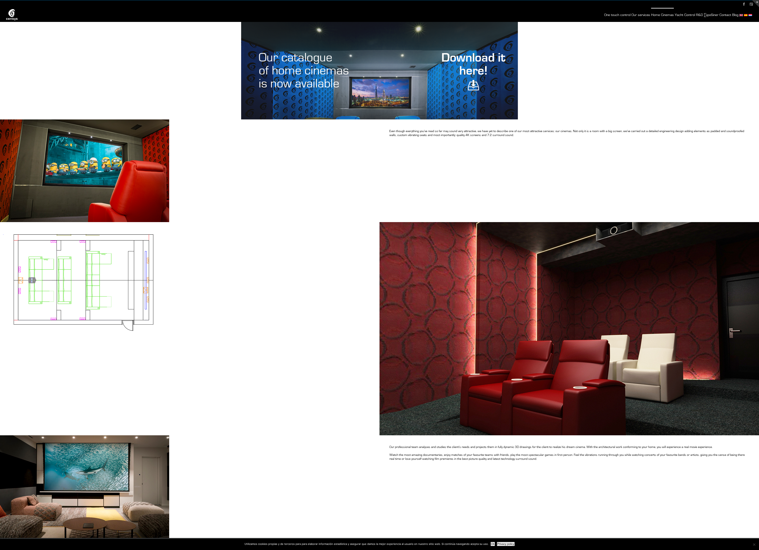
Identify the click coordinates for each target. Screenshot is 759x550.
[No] (754, 544)
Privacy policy (505, 543)
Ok (493, 543)
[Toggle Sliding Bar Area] (755, 3)
